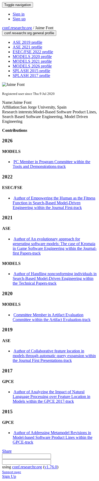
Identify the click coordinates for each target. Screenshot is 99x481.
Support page (11, 472)
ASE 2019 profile (27, 42)
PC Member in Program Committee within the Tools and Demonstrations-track (51, 164)
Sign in (19, 14)
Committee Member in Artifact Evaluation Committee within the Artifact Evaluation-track (52, 317)
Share (7, 451)
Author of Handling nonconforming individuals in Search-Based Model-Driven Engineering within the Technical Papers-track (55, 278)
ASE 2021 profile (27, 47)
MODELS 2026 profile (32, 66)
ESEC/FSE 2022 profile (33, 52)
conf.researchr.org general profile (29, 33)
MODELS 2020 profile (32, 56)
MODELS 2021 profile (32, 61)
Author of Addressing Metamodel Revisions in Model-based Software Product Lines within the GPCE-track (52, 437)
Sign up (19, 19)
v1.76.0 (50, 467)
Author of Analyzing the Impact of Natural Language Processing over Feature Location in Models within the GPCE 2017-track (51, 397)
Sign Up (9, 476)
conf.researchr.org (17, 28)
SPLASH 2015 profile (31, 71)
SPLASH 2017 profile (31, 75)
